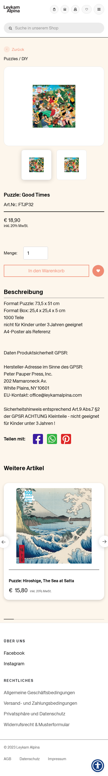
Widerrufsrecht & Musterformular (37, 724)
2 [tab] (16, 616)
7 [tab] (66, 616)
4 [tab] (36, 616)
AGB (7, 758)
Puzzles (11, 59)
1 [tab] (6, 616)
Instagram (14, 663)
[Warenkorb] (54, 9)
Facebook (14, 653)
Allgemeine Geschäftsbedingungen (39, 692)
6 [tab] (56, 616)
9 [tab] (86, 616)
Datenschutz (30, 758)
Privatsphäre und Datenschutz (34, 714)
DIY (25, 59)
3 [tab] (26, 616)
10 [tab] (96, 616)
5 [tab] (46, 616)
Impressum (57, 758)
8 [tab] (76, 616)
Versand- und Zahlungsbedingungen (40, 703)
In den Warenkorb (46, 271)
